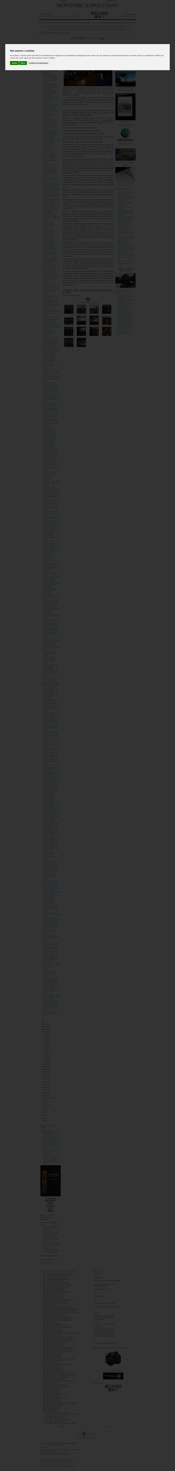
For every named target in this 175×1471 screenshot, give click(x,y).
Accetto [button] (14, 63)
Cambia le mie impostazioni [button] (38, 63)
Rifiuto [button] (23, 63)
